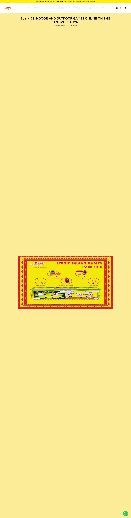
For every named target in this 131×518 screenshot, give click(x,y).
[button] (47, 8)
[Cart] (125, 8)
